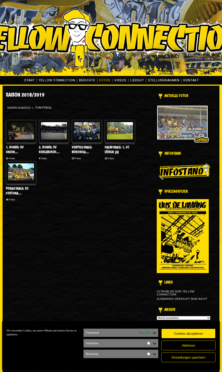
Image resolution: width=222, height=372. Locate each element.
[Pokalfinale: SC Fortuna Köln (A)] (21, 180)
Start (29, 80)
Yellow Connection (57, 80)
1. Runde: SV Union (15, 149)
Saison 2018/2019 (18, 107)
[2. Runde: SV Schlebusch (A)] (54, 138)
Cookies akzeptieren (188, 333)
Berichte (87, 80)
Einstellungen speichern (188, 357)
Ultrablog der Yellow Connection (175, 293)
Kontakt (191, 80)
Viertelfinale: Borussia (82, 149)
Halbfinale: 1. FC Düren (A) (117, 149)
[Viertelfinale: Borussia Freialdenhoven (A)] (87, 138)
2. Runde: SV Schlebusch (49, 149)
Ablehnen (188, 345)
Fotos (104, 80)
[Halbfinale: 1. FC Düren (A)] (120, 138)
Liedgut (137, 80)
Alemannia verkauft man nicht (182, 298)
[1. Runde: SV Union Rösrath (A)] (21, 138)
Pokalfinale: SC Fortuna (17, 190)
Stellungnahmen (164, 80)
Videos (120, 80)
